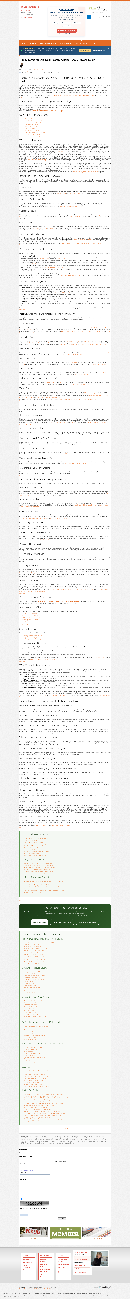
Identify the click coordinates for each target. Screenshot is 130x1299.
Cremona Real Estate (30, 1032)
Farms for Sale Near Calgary (87, 922)
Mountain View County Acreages (72, 354)
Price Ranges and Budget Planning (35, 123)
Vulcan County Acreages (92, 394)
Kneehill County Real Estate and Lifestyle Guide (37, 869)
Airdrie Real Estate (29, 1010)
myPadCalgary (45, 1269)
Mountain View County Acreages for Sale (36, 1026)
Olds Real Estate (28, 1033)
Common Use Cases (31, 126)
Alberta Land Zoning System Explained (61, 518)
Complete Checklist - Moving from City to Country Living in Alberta (43, 881)
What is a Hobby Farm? (32, 119)
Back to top (22, 245)
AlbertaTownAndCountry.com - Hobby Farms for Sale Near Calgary (73, 95)
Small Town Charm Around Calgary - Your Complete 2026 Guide (42, 1115)
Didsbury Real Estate (30, 1030)
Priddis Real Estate (29, 981)
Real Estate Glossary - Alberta (61, 825)
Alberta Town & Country (81, 1272)
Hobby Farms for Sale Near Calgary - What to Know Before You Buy (82, 243)
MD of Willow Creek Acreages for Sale (35, 1057)
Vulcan (86, 392)
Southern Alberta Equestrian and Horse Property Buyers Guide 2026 (44, 1111)
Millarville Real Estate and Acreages (34, 979)
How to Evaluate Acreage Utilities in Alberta (36, 885)
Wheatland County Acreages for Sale (34, 1035)
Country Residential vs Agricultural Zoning (34, 518)
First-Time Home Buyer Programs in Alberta (36, 855)
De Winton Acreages (28, 623)
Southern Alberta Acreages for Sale (34, 954)
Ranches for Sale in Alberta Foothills (34, 962)
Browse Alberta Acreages (65, 30)
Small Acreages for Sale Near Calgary (32, 639)
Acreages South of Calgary (63, 454)
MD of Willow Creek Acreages (80, 384)
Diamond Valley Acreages (29, 625)
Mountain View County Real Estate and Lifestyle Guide (40, 867)
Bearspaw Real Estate (30, 1002)
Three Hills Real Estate (30, 1049)
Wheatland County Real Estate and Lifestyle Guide (38, 871)
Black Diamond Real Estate (32, 989)
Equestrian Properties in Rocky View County (93, 344)
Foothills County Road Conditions (48, 540)
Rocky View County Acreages (68, 344)
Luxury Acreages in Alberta (47, 271)
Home (23, 43)
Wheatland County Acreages (98, 364)
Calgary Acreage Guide (30, 840)
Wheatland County (43, 258)
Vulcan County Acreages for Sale (33, 1053)
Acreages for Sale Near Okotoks (93, 331)
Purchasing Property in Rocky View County (36, 851)
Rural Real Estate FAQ (42, 825)
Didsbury (89, 353)
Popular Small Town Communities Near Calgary (37, 1117)
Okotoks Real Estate (30, 983)
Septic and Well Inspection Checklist (85, 505)
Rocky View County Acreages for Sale (35, 1001)
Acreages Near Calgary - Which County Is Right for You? (40, 1096)
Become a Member (65, 1236)
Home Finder (62, 1267)
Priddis (47, 267)
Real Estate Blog (28, 1262)
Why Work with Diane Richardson (35, 132)
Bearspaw (60, 267)
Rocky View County (75, 193)
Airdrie (90, 240)
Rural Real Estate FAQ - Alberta (33, 892)
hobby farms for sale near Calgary (38, 160)
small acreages (60, 151)
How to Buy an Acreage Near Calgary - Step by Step (39, 838)
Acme (106, 372)
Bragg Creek (100, 215)
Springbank (43, 228)
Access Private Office (44, 1288)
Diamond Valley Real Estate (32, 987)
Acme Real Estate (29, 1051)
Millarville (22, 216)
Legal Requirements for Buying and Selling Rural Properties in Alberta (44, 890)
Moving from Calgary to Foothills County (36, 1102)
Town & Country (66, 43)
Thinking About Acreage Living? (33, 1121)
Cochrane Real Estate (30, 1008)
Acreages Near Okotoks (28, 621)
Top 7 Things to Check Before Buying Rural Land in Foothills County (73, 589)
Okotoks (76, 240)
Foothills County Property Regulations (35, 849)
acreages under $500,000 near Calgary (70, 275)
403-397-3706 (26, 97)
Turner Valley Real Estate (31, 991)
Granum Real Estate (29, 1063)
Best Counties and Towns (32, 124)
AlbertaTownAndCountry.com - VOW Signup (43, 659)
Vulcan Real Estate (29, 1055)
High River (99, 328)
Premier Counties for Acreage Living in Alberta (37, 873)
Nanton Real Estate (29, 1061)
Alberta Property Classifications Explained (85, 172)
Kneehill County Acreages (83, 374)
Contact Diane (81, 43)
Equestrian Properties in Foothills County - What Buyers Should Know (44, 1113)
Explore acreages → (99, 50)
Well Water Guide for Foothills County (35, 846)
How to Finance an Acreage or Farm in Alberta (33, 573)
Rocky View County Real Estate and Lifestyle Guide (39, 865)
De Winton (36, 228)
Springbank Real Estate (30, 1004)
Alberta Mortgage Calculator (59, 308)
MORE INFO (97, 1234)
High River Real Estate (30, 985)
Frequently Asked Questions (33, 134)
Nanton (62, 382)
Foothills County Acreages (29, 613)
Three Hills (100, 372)
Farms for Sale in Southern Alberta (34, 956)
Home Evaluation (63, 1264)
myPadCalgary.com (79, 1268)
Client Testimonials (104, 695)
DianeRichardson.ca (47, 1272)
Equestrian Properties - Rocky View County (36, 1016)
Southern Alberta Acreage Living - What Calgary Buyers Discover (43, 1100)
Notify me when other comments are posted (33, 1199)
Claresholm (47, 382)
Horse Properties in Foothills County (34, 975)
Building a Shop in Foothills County (75, 463)
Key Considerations (31, 128)
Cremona (101, 353)
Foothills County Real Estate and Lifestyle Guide (38, 863)
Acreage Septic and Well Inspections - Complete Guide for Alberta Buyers (45, 887)
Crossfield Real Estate (30, 1012)
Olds (109, 353)
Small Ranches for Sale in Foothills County (36, 960)
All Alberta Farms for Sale (31, 958)
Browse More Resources (32, 136)
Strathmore (73, 362)
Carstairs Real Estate (30, 1028)
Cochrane (82, 240)
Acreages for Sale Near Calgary (33, 946)
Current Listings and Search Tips (34, 130)
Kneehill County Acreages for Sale (33, 1047)
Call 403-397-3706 (39, 922)
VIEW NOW (34, 1234)
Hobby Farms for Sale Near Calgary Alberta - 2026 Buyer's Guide (40, 71)
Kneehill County (61, 258)
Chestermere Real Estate (31, 1014)
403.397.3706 (28, 18)
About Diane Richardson (58, 695)
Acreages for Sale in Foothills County (72, 331)
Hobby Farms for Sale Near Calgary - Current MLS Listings (41, 943)
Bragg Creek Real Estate (31, 1006)
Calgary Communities (47, 43)
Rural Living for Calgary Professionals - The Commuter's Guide (77, 399)
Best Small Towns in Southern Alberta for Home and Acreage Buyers (44, 1119)
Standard (22, 364)
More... (92, 43)
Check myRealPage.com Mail (28, 1288)
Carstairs (95, 353)
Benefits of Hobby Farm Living (34, 121)
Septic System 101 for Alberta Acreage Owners (67, 293)
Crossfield (52, 228)
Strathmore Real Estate (30, 1037)
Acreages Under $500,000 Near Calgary (33, 635)
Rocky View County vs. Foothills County (49, 397)
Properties (32, 43)
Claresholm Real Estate (30, 1059)
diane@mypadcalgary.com (81, 1259)
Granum (53, 382)
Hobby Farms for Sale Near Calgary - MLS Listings (47, 111)
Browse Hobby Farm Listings (62, 922)
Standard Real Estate (30, 1039)
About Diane (27, 1259)
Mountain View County (74, 216)
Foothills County (61, 193)
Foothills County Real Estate (32, 974)
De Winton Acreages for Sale (32, 977)
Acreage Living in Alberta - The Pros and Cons (37, 888)
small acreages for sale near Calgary (71, 206)
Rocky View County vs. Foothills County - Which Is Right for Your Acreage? (46, 1098)
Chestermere (51, 343)
